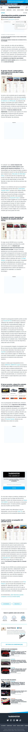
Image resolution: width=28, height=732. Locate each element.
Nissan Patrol (19, 5)
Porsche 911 (8, 320)
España (2, 5)
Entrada (3, 12)
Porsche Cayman (10, 419)
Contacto (5, 729)
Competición (13, 698)
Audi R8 (3, 352)
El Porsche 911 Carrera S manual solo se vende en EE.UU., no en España (14, 40)
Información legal (10, 729)
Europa (10, 5)
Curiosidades (6, 603)
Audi (20, 511)
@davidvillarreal (11, 19)
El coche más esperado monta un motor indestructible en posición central (13, 37)
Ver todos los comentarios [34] (14, 644)
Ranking (26, 725)
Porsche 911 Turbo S (15, 197)
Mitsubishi (6, 5)
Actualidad (13, 650)
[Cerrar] (26, 24)
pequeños (6, 557)
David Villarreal (5, 19)
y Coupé (12, 365)
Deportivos (17, 603)
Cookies (15, 729)
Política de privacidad (20, 729)
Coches (14, 725)
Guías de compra (20, 725)
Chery (14, 5)
